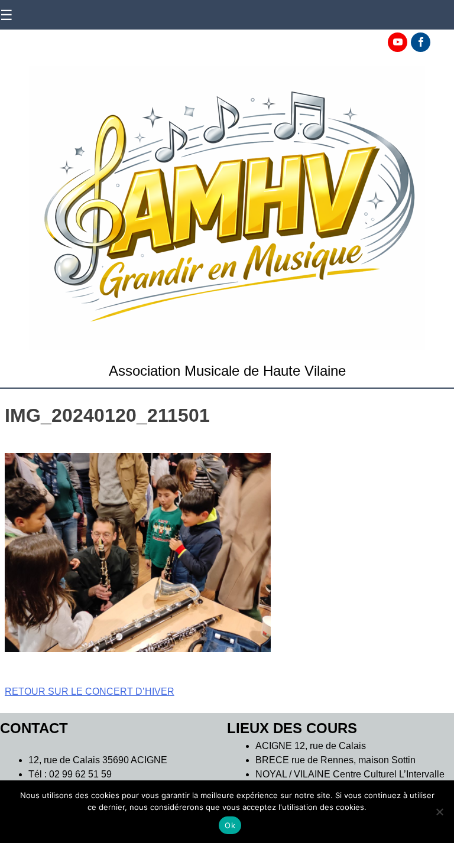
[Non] (439, 812)
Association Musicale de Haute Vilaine (227, 371)
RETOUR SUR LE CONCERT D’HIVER (89, 691)
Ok (230, 825)
